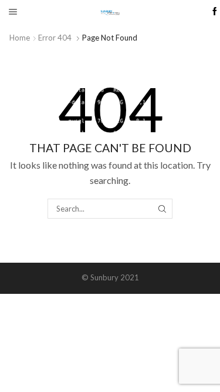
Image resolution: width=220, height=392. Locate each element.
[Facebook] (215, 11)
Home (19, 37)
